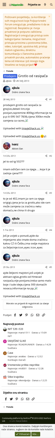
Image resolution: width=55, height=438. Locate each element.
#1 (50, 99)
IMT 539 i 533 (15, 329)
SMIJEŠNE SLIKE (17, 341)
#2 (50, 155)
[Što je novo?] (45, 4)
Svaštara (12, 347)
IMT (10, 336)
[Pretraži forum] (51, 4)
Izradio (18, 421)
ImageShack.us (31, 128)
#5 (50, 267)
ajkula (8, 80)
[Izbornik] (4, 4)
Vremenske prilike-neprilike (23, 365)
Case (10, 352)
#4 (50, 230)
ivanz (15, 144)
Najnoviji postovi (13, 324)
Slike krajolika (16, 376)
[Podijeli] (46, 99)
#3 (50, 192)
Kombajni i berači (17, 359)
